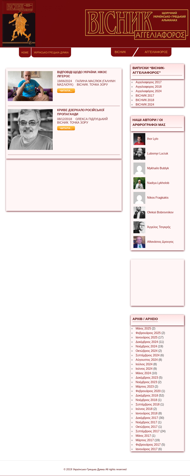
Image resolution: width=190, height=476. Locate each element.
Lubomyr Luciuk (157, 153)
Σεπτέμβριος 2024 (148, 355)
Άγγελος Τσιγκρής (159, 227)
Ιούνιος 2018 (144, 408)
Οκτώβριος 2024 (147, 350)
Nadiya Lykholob (158, 182)
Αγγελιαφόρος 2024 (149, 91)
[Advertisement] (64, 185)
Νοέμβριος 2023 (146, 382)
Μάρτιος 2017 (145, 440)
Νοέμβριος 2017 (146, 422)
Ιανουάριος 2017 (147, 449)
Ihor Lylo (152, 138)
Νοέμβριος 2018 (146, 400)
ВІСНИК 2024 (145, 104)
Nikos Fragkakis (157, 197)
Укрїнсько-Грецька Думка (51, 52)
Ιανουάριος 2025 (147, 337)
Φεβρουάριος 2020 (148, 391)
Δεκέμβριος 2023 (147, 377)
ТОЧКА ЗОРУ (98, 84)
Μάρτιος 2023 (145, 386)
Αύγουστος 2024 (147, 359)
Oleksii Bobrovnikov (160, 212)
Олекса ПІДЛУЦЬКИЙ (92, 119)
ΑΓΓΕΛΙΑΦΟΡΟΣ (156, 52)
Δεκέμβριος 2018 (147, 395)
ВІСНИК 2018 (145, 100)
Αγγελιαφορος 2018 (149, 86)
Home (25, 52)
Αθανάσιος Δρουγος (160, 241)
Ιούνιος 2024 (144, 368)
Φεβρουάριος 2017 (148, 444)
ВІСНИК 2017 (145, 95)
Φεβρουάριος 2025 (148, 333)
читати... (66, 90)
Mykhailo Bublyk (158, 168)
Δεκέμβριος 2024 (147, 341)
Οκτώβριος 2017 (147, 426)
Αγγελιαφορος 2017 (149, 82)
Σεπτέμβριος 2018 (148, 404)
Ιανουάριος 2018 (147, 413)
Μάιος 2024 (143, 373)
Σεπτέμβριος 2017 (148, 431)
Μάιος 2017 (143, 435)
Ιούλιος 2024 (144, 364)
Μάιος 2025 (143, 328)
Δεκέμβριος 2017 (147, 417)
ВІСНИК (120, 52)
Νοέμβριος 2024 (146, 346)
